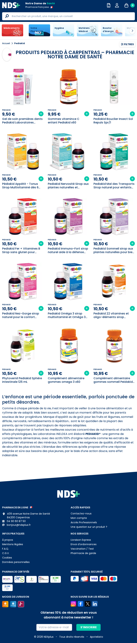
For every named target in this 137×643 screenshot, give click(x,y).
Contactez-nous (81, 513)
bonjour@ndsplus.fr (18, 525)
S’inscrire (88, 627)
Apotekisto (96, 637)
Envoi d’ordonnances (84, 544)
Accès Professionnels (84, 522)
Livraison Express (81, 540)
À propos (7, 540)
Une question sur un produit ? (89, 527)
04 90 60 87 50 (16, 521)
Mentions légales (12, 544)
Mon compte (79, 518)
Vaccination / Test (82, 549)
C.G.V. (5, 553)
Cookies (7, 557)
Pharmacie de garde (83, 553)
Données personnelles (16, 562)
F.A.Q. (5, 549)
